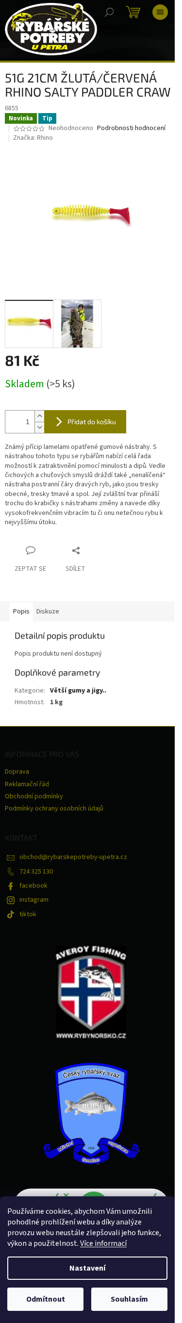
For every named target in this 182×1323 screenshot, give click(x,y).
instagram (34, 900)
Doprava (17, 772)
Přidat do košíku (91, 421)
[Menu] (160, 12)
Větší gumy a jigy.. (78, 690)
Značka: (33, 138)
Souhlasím (129, 1299)
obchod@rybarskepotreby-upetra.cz (73, 857)
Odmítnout (45, 1299)
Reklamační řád (27, 784)
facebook (33, 886)
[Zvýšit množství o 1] (39, 416)
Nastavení (87, 1268)
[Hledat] (109, 12)
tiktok (27, 914)
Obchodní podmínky (34, 796)
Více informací (103, 1243)
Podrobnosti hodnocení (131, 128)
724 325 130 (36, 871)
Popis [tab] (21, 611)
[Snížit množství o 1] (39, 427)
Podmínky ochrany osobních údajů (54, 808)
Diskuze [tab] (47, 611)
